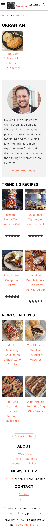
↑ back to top (24, 436)
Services (24, 499)
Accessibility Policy (24, 463)
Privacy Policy (24, 454)
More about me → (24, 170)
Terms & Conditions (24, 458)
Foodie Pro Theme (27, 524)
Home (6, 15)
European (19, 15)
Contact (24, 494)
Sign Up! (8, 478)
